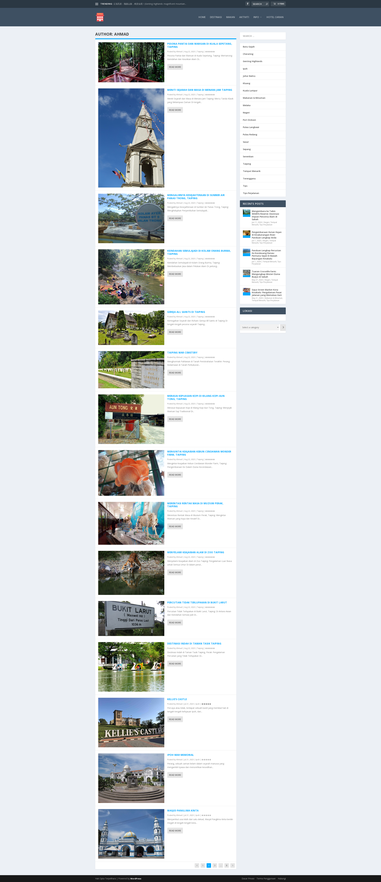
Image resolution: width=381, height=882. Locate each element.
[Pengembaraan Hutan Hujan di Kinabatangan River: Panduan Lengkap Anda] (246, 234)
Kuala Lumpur (250, 90)
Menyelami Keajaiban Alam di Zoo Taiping (195, 552)
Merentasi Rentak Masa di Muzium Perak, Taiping (195, 505)
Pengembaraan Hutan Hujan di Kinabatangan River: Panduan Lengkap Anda (267, 235)
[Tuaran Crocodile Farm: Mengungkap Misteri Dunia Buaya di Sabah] (246, 273)
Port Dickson (249, 119)
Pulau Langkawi (251, 127)
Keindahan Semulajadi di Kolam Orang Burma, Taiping (199, 252)
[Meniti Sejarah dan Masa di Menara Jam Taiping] (131, 138)
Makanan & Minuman (254, 97)
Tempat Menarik (251, 171)
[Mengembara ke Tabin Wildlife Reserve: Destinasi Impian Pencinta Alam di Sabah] (246, 213)
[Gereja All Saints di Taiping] (131, 327)
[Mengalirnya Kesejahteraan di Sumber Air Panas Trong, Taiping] (131, 218)
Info (256, 17)
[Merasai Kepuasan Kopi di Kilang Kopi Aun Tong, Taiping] (131, 419)
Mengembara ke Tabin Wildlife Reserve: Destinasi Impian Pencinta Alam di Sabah (265, 215)
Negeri (246, 112)
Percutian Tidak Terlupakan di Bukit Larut (197, 602)
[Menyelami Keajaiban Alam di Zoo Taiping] (131, 573)
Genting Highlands (252, 61)
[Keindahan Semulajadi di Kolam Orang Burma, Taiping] (131, 276)
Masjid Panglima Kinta (183, 810)
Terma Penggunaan (266, 878)
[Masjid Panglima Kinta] (131, 834)
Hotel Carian (275, 17)
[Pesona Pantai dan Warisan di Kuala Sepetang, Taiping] (131, 62)
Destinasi (216, 17)
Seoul (246, 142)
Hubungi (282, 878)
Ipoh (198, 704)
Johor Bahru (249, 76)
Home (202, 17)
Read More (175, 66)
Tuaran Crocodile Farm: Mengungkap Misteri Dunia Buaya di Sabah (266, 274)
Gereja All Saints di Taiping (186, 312)
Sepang (247, 149)
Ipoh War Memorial (180, 755)
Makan (230, 17)
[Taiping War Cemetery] (131, 369)
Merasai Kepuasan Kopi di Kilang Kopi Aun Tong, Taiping (196, 397)
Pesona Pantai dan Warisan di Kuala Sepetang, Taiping (199, 45)
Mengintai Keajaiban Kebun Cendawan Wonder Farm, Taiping (199, 453)
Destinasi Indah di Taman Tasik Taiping (194, 643)
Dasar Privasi (248, 878)
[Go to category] (283, 327)
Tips (245, 185)
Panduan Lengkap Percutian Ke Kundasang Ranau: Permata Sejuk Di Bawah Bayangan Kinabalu (266, 254)
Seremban (248, 156)
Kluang (246, 83)
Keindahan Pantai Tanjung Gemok (129, 3)
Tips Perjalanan (251, 193)
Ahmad (179, 51)
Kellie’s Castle (177, 699)
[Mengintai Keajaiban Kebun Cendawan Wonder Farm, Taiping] (131, 473)
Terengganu (249, 178)
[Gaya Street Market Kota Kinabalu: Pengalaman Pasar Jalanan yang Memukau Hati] (246, 291)
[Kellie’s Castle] (131, 722)
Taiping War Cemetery (182, 352)
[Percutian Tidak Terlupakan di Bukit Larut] (131, 618)
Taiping (200, 51)
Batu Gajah (249, 46)
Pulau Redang (250, 134)
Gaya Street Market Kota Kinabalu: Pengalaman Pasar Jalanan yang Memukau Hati (267, 292)
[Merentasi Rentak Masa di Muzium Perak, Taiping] (131, 523)
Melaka (246, 105)
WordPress (135, 878)
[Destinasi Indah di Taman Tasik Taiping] (131, 667)
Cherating (248, 54)
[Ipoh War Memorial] (131, 778)
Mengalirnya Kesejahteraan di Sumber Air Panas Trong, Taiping (196, 196)
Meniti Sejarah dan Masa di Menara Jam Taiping (199, 90)
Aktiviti (244, 17)
